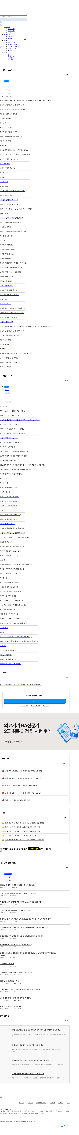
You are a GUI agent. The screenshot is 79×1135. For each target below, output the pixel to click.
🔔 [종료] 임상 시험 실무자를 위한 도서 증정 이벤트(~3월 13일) (23, 840)
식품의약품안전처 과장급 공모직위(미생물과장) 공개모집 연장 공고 (22, 936)
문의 (5, 52)
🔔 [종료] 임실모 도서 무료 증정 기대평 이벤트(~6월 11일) (21, 827)
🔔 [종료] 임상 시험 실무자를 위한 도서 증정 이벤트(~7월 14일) (23, 823)
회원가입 (46, 705)
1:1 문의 (10, 60)
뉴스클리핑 (11, 42)
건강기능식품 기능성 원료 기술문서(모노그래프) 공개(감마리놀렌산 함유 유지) (25, 919)
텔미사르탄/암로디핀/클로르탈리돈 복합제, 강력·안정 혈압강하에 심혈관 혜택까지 (36, 1030)
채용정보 (7, 35)
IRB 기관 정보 (12, 44)
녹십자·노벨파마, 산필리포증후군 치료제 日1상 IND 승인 (30, 1060)
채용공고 (11, 37)
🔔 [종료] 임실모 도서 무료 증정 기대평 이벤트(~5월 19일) (21, 831)
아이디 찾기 (24, 705)
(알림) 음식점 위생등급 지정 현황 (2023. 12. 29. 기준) (18, 894)
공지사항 (11, 56)
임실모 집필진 (12, 48)
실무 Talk (11, 29)
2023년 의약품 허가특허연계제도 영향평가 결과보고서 (18, 885)
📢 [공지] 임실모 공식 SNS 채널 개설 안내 (16, 800)
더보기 (66, 75)
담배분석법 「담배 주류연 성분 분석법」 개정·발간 (15, 998)
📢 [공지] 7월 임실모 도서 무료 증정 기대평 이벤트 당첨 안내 (22, 771)
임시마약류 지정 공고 (7, 964)
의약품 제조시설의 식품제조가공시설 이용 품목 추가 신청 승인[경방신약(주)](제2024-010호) (28, 954)
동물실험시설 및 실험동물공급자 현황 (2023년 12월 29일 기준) (21, 902)
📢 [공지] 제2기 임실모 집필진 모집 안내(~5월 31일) (19, 786)
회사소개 (21, 1103)
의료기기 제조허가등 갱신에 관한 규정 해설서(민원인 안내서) (20, 989)
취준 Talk (11, 31)
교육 (5, 40)
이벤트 (10, 58)
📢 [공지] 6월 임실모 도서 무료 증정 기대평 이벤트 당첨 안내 (22, 778)
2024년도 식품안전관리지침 (9, 981)
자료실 (10, 50)
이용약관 (30, 1103)
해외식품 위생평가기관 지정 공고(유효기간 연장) (16, 945)
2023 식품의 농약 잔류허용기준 (10, 1006)
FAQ (9, 54)
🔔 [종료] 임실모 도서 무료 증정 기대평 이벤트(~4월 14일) (21, 836)
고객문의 (60, 1103)
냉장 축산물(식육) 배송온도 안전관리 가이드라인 (16, 972)
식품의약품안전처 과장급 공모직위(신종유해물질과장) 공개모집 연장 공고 (24, 928)
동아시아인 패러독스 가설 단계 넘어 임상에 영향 (27, 1045)
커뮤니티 (7, 27)
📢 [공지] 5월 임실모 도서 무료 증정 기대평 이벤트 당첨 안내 (22, 793)
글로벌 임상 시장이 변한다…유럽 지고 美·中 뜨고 (28, 1074)
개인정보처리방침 (41, 1103)
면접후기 (11, 39)
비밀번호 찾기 (35, 705)
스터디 (10, 33)
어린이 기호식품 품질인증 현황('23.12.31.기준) (15, 911)
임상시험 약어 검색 (14, 46)
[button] (6, 81)
